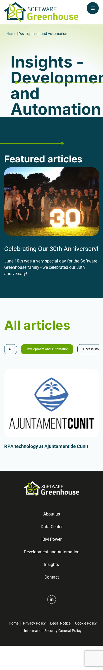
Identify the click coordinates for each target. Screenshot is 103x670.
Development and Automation (47, 349)
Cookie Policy (86, 623)
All (10, 349)
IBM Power (51, 539)
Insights (51, 564)
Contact (51, 577)
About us (51, 514)
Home (11, 34)
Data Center (52, 526)
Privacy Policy (34, 623)
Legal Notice (60, 623)
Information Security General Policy (53, 630)
